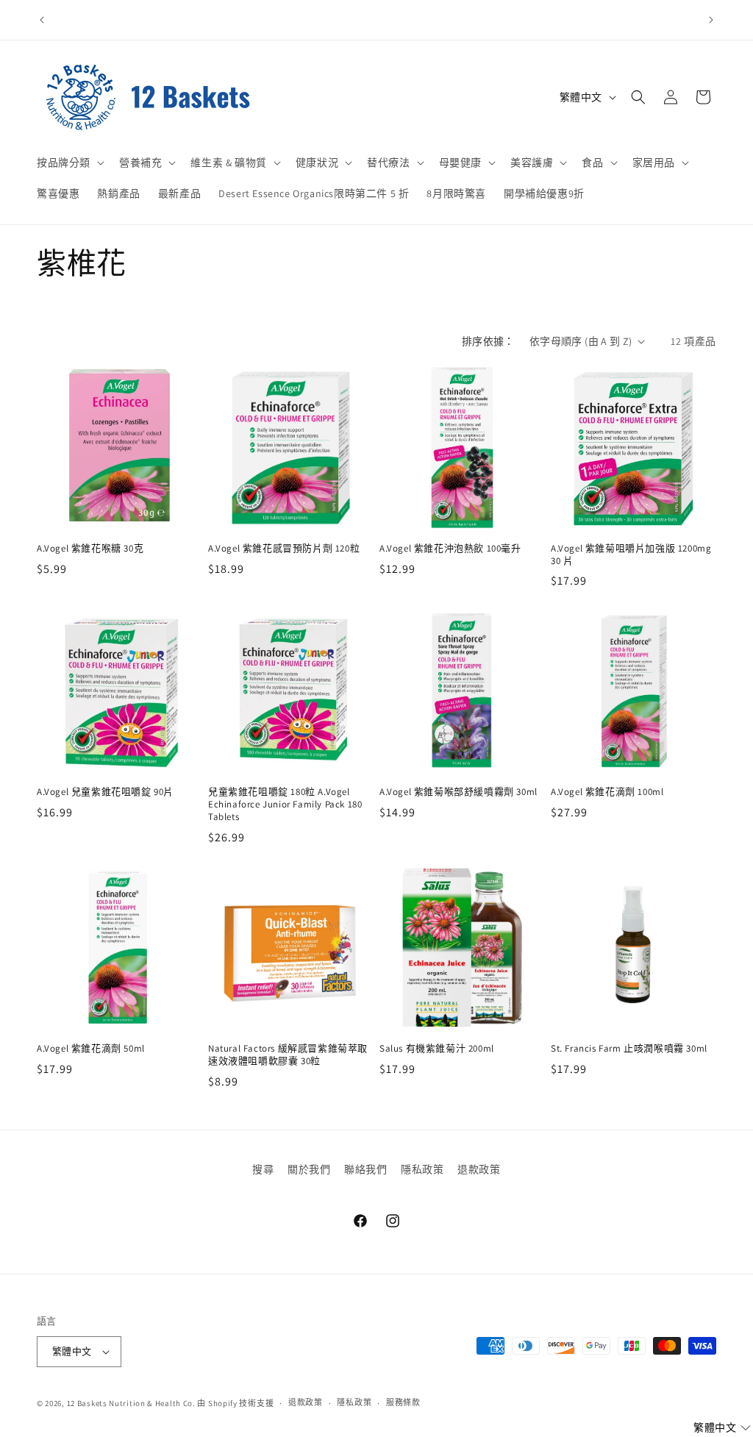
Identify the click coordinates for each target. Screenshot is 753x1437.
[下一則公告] (711, 20)
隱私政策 (422, 1169)
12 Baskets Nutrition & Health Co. (131, 1403)
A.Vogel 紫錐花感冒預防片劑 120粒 (284, 549)
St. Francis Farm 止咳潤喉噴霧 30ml (629, 1049)
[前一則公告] (42, 20)
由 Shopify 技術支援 (235, 1403)
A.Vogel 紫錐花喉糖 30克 (90, 549)
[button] (69, 162)
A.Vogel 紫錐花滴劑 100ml (607, 792)
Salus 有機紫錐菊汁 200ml (436, 1049)
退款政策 (478, 1169)
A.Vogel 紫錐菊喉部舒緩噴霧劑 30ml (458, 792)
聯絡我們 (365, 1169)
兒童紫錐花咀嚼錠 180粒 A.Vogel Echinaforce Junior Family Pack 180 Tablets (285, 804)
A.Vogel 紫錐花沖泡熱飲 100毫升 (450, 549)
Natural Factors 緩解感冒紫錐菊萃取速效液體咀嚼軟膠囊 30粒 (288, 1055)
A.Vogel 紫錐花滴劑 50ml (91, 1049)
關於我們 (309, 1169)
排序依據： (488, 341)
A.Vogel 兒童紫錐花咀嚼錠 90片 (105, 792)
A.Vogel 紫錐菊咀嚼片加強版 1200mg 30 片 (631, 555)
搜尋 (263, 1169)
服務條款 (403, 1402)
